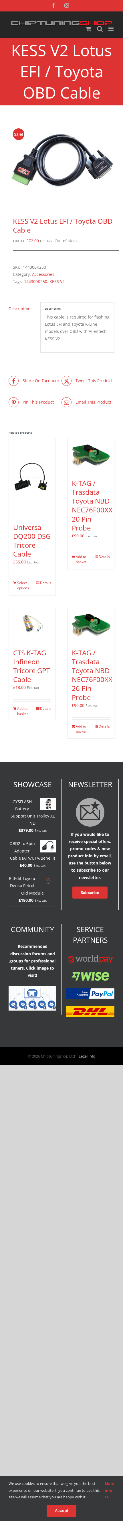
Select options (23, 585)
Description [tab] (20, 308)
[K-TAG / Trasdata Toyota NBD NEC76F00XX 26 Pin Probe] (91, 624)
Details (45, 582)
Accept (61, 1510)
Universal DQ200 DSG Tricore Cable (32, 540)
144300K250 (35, 281)
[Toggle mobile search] (100, 29)
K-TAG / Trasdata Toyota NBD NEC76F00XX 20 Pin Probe (92, 505)
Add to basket (81, 559)
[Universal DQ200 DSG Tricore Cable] (32, 477)
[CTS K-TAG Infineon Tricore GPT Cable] (32, 624)
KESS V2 (57, 281)
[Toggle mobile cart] (88, 29)
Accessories (43, 274)
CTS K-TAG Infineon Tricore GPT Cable (31, 666)
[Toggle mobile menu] (111, 29)
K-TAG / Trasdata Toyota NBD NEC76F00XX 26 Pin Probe (92, 675)
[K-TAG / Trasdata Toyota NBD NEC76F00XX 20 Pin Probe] (91, 455)
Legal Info (87, 1056)
